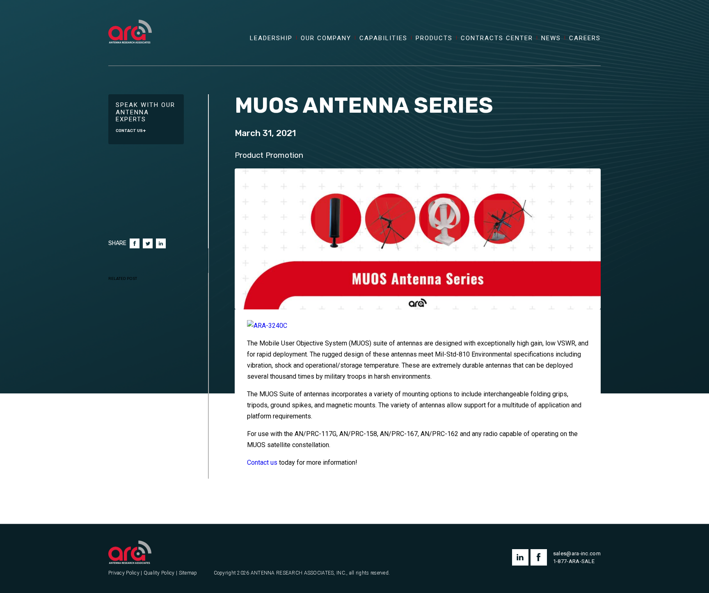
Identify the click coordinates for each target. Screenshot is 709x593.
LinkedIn (161, 243)
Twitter (148, 243)
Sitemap (188, 573)
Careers (585, 38)
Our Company (326, 38)
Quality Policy (159, 573)
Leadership (271, 38)
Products (434, 38)
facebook (539, 557)
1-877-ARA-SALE (574, 561)
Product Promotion (269, 155)
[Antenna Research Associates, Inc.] (130, 22)
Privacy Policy (124, 573)
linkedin (520, 557)
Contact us (262, 462)
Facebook (135, 243)
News (551, 38)
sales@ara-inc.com (577, 553)
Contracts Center (497, 38)
